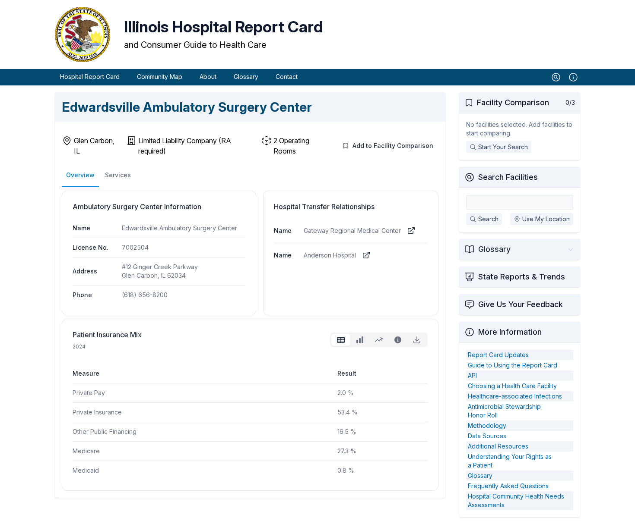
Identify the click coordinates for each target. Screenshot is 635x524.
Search (488, 219)
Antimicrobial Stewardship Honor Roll (504, 411)
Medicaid (86, 470)
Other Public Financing (105, 431)
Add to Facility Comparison (392, 145)
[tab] (340, 340)
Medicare (86, 451)
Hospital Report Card (90, 76)
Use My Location (546, 219)
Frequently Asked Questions (508, 485)
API (472, 375)
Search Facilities (508, 177)
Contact (287, 76)
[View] (411, 231)
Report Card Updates (498, 354)
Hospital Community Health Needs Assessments (516, 500)
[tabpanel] (250, 415)
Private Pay (89, 392)
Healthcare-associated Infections (515, 396)
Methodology (487, 425)
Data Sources (487, 435)
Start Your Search (503, 147)
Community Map (159, 76)
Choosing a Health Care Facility (512, 385)
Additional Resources (498, 446)
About (208, 76)
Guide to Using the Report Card (512, 365)
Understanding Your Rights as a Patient (510, 461)
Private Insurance (97, 412)
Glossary (246, 76)
